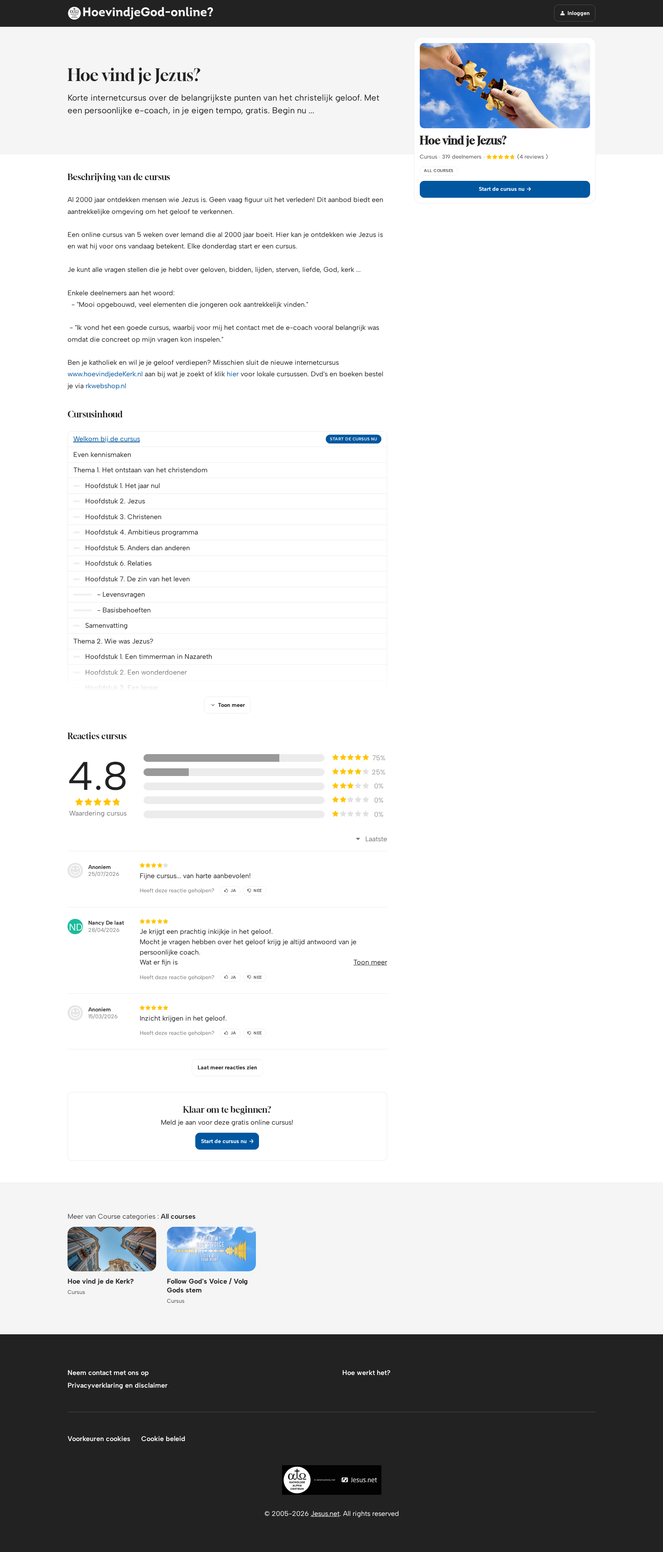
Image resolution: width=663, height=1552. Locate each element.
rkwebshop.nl (106, 386)
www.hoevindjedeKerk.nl (105, 374)
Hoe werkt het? (366, 1372)
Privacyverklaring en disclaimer (118, 1385)
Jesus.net (325, 1513)
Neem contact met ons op (108, 1372)
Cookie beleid (163, 1439)
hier (233, 374)
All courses (178, 1216)
